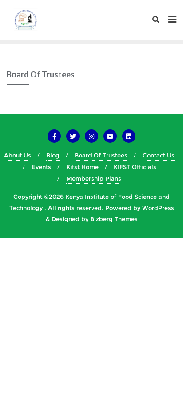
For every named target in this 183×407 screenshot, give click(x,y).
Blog (53, 155)
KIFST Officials (135, 166)
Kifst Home (82, 166)
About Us (17, 155)
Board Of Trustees (101, 155)
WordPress (158, 207)
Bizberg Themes (114, 218)
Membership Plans (93, 178)
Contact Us (159, 155)
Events (41, 166)
